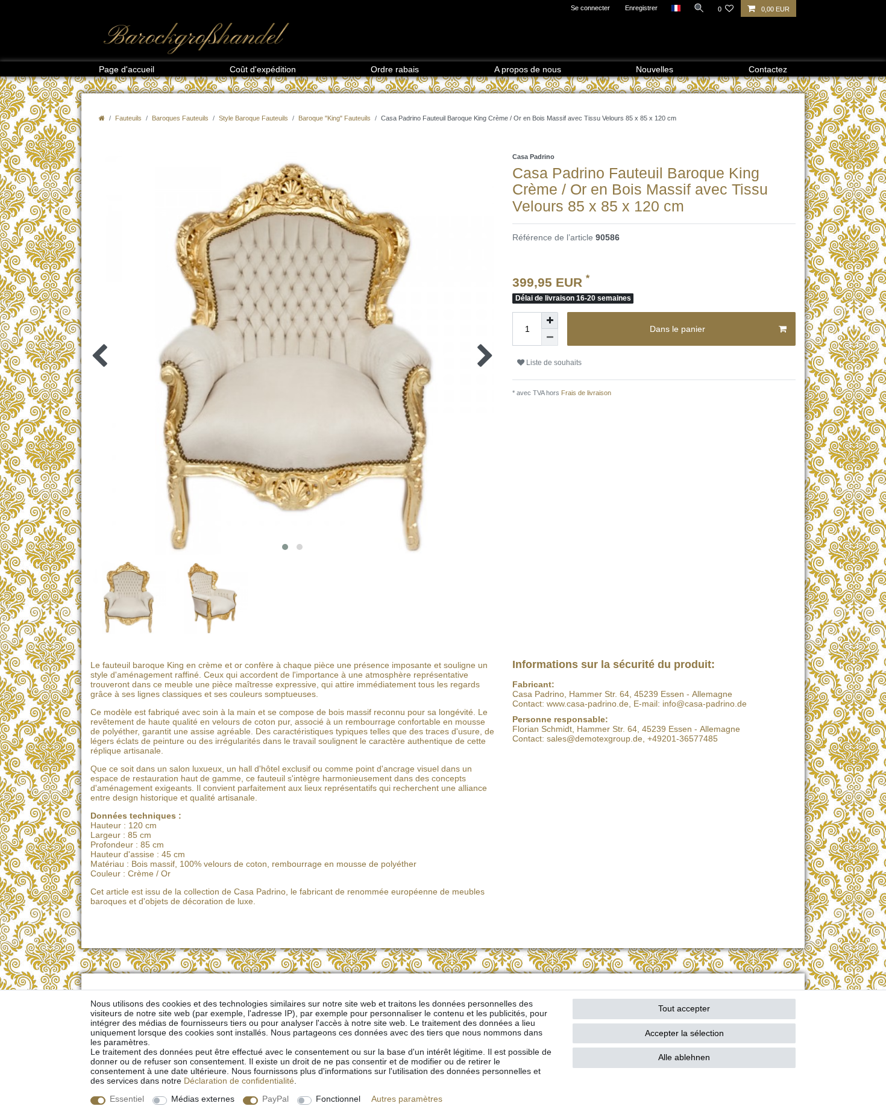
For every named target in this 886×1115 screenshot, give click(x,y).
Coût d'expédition (263, 69)
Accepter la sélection (684, 1033)
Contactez (768, 69)
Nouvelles (654, 69)
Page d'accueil (126, 69)
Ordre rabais (395, 69)
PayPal (275, 1099)
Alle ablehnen (684, 1057)
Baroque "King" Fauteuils (334, 118)
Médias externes (202, 1099)
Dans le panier (677, 329)
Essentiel (127, 1099)
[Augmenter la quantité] (549, 320)
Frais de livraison (585, 392)
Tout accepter (684, 1008)
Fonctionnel (338, 1099)
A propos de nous (527, 69)
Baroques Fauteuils (180, 118)
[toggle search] (699, 8)
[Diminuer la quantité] (549, 337)
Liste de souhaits (553, 362)
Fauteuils (128, 118)
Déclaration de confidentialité (239, 1080)
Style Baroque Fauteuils (253, 118)
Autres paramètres (406, 1099)
